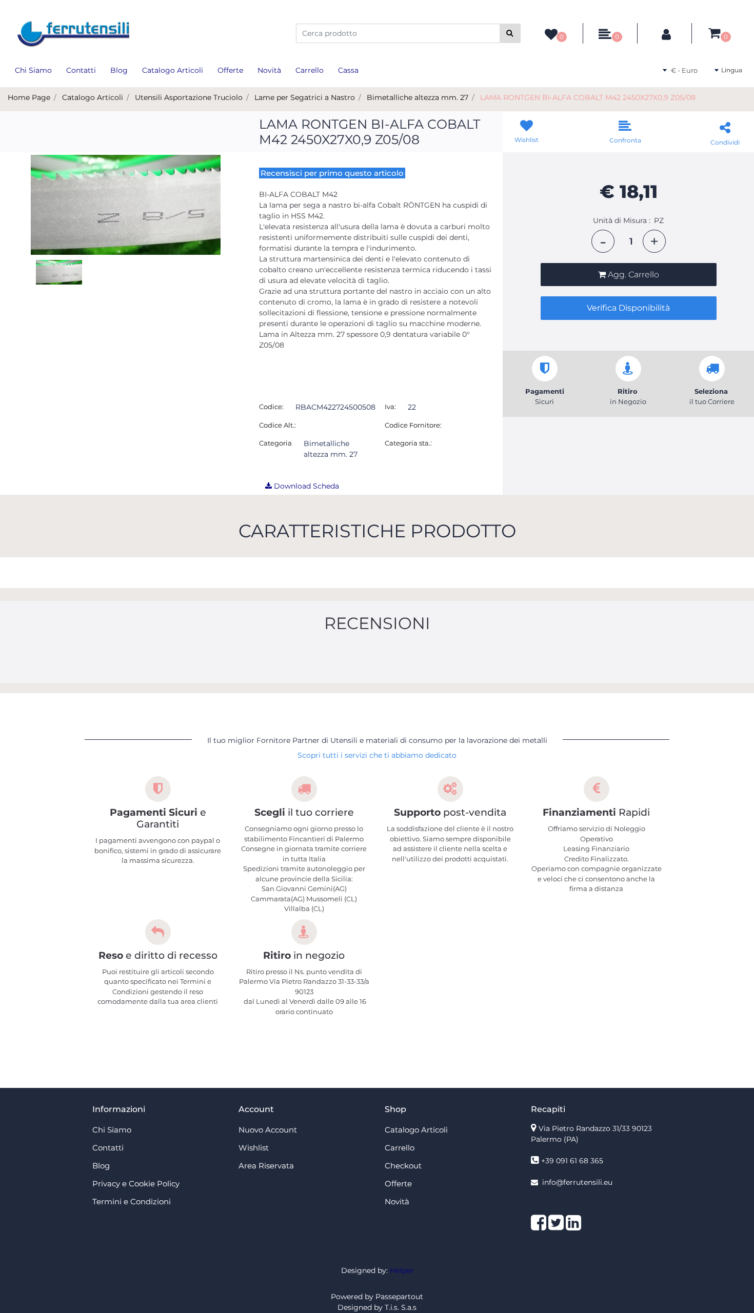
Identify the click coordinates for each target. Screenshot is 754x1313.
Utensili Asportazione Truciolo (189, 97)
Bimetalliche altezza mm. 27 (417, 97)
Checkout (403, 1165)
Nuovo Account (268, 1130)
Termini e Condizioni (131, 1201)
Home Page (29, 97)
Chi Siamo (33, 70)
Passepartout (399, 1296)
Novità (269, 70)
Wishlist (254, 1148)
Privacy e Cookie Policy (136, 1183)
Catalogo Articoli (172, 70)
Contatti (81, 70)
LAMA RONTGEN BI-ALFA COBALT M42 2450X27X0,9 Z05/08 (588, 97)
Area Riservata (266, 1165)
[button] (510, 33)
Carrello (309, 70)
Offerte (230, 70)
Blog (119, 70)
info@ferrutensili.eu (577, 1182)
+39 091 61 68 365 (572, 1160)
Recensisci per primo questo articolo (332, 173)
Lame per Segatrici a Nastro (304, 97)
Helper (401, 1270)
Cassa (348, 70)
